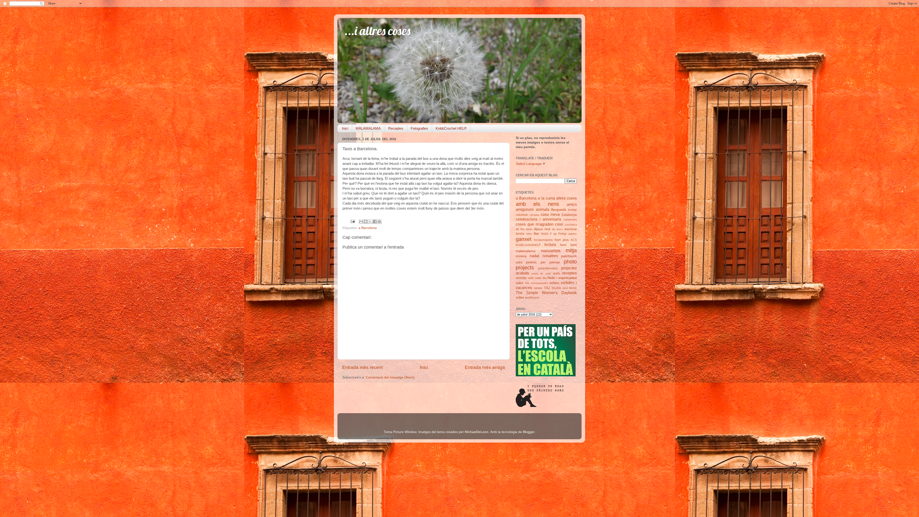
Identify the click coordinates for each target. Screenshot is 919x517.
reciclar (521, 278)
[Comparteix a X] (370, 221)
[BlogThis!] (365, 221)
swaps (538, 288)
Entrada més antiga (485, 367)
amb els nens (537, 204)
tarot (565, 288)
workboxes (532, 297)
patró (519, 262)
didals (529, 229)
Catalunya (569, 215)
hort (558, 240)
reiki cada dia (537, 278)
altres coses (566, 198)
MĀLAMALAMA (368, 128)
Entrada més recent (362, 367)
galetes (572, 233)
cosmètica (571, 224)
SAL (527, 283)
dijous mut (542, 229)
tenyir (573, 288)
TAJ (547, 288)
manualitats (550, 251)
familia (520, 233)
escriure (571, 229)
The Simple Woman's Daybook (546, 292)
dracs (559, 229)
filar (536, 233)
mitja (571, 250)
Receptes (395, 128)
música (521, 256)
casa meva (550, 214)
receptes (569, 273)
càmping (534, 214)
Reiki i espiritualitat (562, 278)
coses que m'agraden (535, 224)
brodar (572, 209)
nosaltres (550, 256)
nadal (534, 256)
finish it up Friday (554, 233)
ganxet (523, 239)
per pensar (550, 262)
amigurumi (525, 209)
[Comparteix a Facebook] (374, 221)
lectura (550, 244)
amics (572, 204)
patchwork (569, 256)
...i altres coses (377, 30)
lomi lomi (568, 245)
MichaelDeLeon (476, 432)
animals (542, 209)
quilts (556, 273)
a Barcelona (368, 228)
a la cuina (546, 198)
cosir (559, 224)
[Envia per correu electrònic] (361, 221)
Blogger (528, 432)
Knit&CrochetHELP (528, 245)
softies (554, 283)
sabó (519, 283)
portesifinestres (548, 268)
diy (553, 229)
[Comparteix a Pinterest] (379, 221)
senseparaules (539, 283)
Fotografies (419, 128)
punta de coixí (541, 273)
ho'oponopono (543, 240)
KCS (574, 240)
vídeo (520, 297)
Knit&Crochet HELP (451, 128)
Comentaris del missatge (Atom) (390, 377)
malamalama (525, 251)
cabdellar (522, 215)
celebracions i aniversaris (538, 219)
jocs (566, 240)
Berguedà (558, 209)
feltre (529, 233)
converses (570, 219)
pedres (531, 262)
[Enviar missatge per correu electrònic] (352, 221)
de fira (520, 229)
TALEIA (556, 288)
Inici (345, 128)
